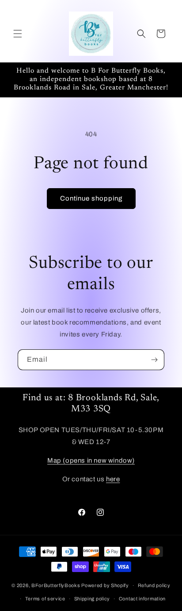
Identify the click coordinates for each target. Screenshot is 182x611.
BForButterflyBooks (55, 585)
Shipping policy (92, 598)
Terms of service (45, 598)
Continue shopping (91, 198)
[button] (17, 33)
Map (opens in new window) (91, 460)
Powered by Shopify (105, 585)
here (113, 479)
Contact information (142, 598)
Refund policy (154, 585)
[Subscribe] (154, 359)
